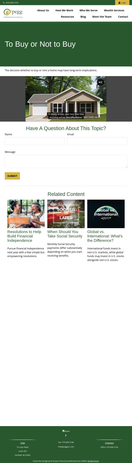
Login (124, 2)
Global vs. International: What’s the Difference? (105, 236)
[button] (43, 10)
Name (8, 134)
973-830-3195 (112, 447)
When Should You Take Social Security (64, 234)
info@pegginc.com (66, 447)
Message (10, 152)
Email (70, 134)
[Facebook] (66, 435)
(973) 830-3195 (12, 2)
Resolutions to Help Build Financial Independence (24, 236)
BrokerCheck (93, 461)
